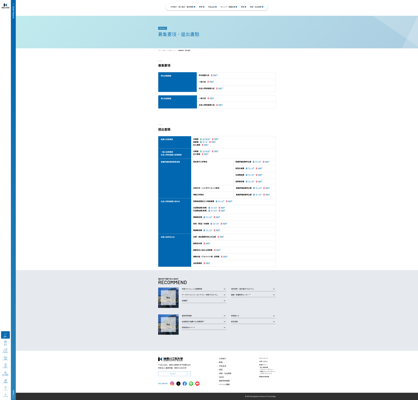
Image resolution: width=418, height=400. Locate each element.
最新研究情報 (223, 380)
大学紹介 (221, 358)
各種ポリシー (263, 365)
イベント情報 (223, 384)
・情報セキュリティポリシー (267, 371)
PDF (214, 75)
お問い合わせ (263, 361)
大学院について (171, 50)
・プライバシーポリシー (266, 369)
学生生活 (221, 366)
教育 (164, 50)
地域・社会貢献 (224, 373)
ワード (205, 142)
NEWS (220, 377)
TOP (159, 50)
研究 (220, 369)
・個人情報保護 (263, 367)
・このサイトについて (265, 373)
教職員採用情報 (263, 377)
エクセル (205, 139)
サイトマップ (263, 358)
